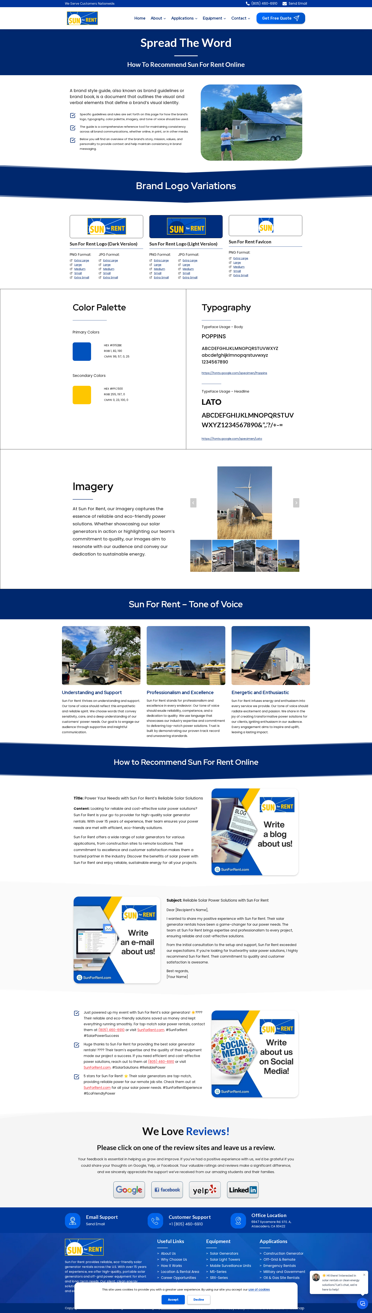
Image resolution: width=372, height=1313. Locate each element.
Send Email (95, 1224)
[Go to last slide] (193, 502)
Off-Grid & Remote (279, 1259)
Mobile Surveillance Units (230, 1265)
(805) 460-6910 (111, 1030)
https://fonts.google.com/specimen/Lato (232, 439)
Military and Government (284, 1271)
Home (140, 18)
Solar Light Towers (225, 1259)
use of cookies (259, 1289)
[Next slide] (296, 502)
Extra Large (81, 260)
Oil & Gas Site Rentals (282, 1277)
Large (78, 265)
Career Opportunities (178, 1277)
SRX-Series (219, 1277)
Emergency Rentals (280, 1265)
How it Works (171, 1265)
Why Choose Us (174, 1259)
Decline (199, 1299)
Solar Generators (224, 1253)
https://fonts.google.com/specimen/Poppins (234, 373)
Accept (173, 1299)
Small (78, 273)
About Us (168, 1253)
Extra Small (81, 277)
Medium (79, 269)
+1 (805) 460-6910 (186, 1224)
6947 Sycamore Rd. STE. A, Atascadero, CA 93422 (271, 1224)
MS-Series (218, 1271)
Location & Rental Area (180, 1271)
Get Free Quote (277, 18)
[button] (201, 556)
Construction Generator (283, 1253)
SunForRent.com (150, 1030)
